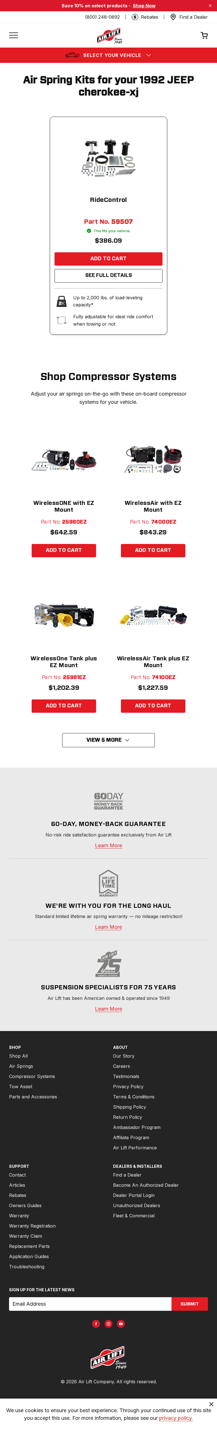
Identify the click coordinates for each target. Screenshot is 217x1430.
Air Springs (21, 1066)
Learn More (108, 845)
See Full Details (108, 275)
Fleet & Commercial (134, 1215)
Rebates (17, 1195)
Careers (121, 1066)
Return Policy (127, 1117)
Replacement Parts (29, 1246)
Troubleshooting (26, 1266)
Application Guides (29, 1256)
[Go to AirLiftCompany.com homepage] (108, 1357)
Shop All (18, 1056)
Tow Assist (20, 1086)
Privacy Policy (128, 1086)
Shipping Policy (129, 1107)
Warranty (19, 1215)
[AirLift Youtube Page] (121, 1324)
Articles (17, 1185)
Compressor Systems (32, 1076)
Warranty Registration (32, 1226)
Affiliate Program (131, 1137)
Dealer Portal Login (134, 1195)
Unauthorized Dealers (136, 1205)
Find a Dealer (127, 1175)
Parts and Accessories (33, 1097)
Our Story (123, 1056)
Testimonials (126, 1076)
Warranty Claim (25, 1236)
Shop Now (144, 5)
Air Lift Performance (135, 1148)
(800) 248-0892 (102, 17)
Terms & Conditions (134, 1097)
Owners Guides (25, 1205)
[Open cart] (204, 35)
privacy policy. (176, 1418)
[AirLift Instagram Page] (108, 1324)
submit (190, 1304)
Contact (17, 1175)
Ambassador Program (136, 1127)
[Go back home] (109, 35)
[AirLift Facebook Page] (96, 1324)
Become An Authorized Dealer (146, 1185)
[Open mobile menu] (13, 35)
